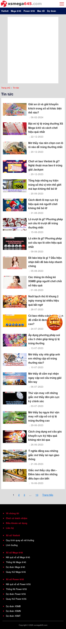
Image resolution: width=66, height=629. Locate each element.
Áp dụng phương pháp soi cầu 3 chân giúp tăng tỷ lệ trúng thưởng (44, 339)
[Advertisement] (33, 49)
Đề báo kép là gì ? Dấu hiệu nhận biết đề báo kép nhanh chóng (45, 262)
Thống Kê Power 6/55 (16, 589)
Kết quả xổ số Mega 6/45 (18, 557)
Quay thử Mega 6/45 (16, 571)
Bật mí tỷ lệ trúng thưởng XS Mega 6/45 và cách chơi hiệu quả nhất (45, 128)
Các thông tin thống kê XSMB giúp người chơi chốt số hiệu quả (45, 281)
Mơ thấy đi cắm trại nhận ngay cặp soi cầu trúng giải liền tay (44, 378)
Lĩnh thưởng (12, 545)
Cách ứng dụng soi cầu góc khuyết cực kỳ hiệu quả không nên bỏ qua (45, 436)
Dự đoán (51, 10)
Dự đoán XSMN (13, 611)
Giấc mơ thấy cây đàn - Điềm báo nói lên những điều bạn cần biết (42, 474)
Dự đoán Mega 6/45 (15, 567)
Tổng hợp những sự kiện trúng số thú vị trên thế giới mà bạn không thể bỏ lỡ (44, 185)
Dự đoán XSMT (13, 615)
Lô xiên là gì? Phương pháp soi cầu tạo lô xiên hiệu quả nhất (45, 243)
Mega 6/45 (16, 10)
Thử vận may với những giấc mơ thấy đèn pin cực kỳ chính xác (44, 397)
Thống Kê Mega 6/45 (16, 562)
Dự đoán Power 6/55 (16, 593)
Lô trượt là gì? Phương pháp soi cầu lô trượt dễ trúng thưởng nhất (45, 223)
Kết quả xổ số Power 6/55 (18, 584)
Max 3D (41, 10)
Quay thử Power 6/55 (16, 598)
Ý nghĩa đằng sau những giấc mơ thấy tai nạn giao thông (43, 455)
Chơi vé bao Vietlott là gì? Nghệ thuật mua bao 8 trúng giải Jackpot (45, 165)
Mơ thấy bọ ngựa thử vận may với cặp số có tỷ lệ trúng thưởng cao (43, 416)
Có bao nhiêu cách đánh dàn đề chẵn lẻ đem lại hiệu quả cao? (45, 320)
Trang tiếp (47, 494)
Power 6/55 (29, 10)
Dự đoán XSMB (13, 606)
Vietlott (4, 10)
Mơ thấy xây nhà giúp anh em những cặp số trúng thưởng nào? (44, 359)
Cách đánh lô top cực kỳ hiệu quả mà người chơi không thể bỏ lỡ (43, 204)
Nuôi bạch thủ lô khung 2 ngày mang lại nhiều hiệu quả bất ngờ (43, 300)
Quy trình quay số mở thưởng (20, 540)
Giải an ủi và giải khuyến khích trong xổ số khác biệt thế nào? (45, 108)
